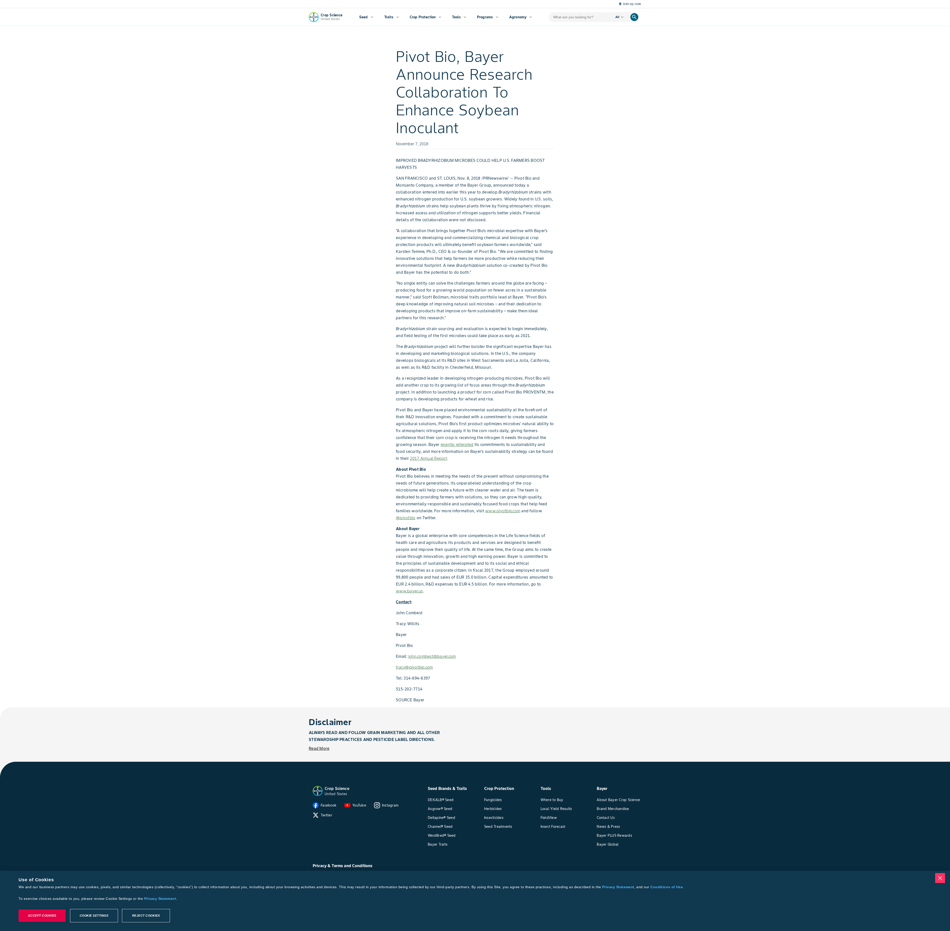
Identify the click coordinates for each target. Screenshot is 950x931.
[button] (318, 791)
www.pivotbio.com (502, 510)
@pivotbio (405, 517)
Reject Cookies (146, 916)
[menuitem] (366, 17)
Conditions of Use (666, 887)
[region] (475, 901)
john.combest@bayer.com (432, 656)
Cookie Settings (94, 916)
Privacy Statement (618, 887)
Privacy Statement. (160, 899)
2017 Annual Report (428, 458)
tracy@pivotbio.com (414, 667)
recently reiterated (457, 444)
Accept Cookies (42, 916)
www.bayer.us (409, 590)
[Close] (940, 878)
